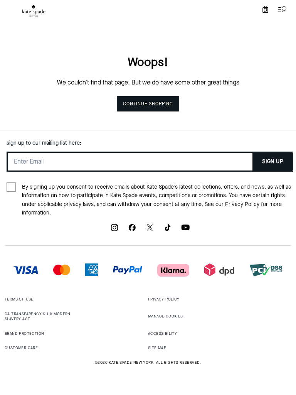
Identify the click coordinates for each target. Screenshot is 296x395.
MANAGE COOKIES (165, 316)
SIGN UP (272, 161)
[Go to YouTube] (185, 230)
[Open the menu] (280, 9)
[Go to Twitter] (150, 230)
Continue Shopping (148, 104)
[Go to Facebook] (132, 230)
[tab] (33, 11)
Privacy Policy (242, 204)
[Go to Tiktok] (167, 230)
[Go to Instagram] (114, 230)
